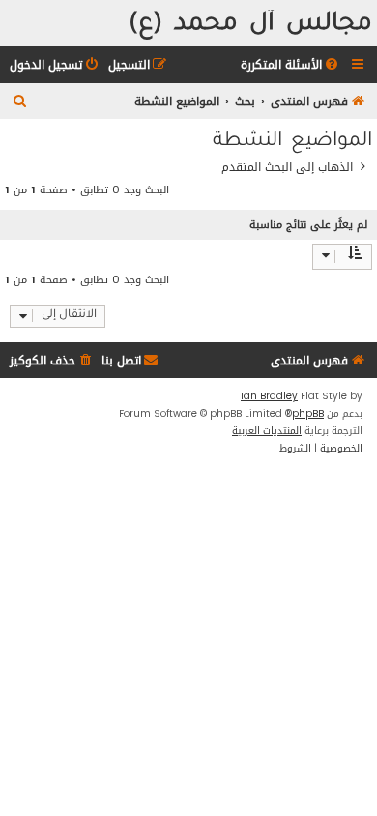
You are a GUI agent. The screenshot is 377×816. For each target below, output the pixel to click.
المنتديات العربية (267, 431)
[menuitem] (291, 65)
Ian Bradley (269, 396)
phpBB (308, 414)
